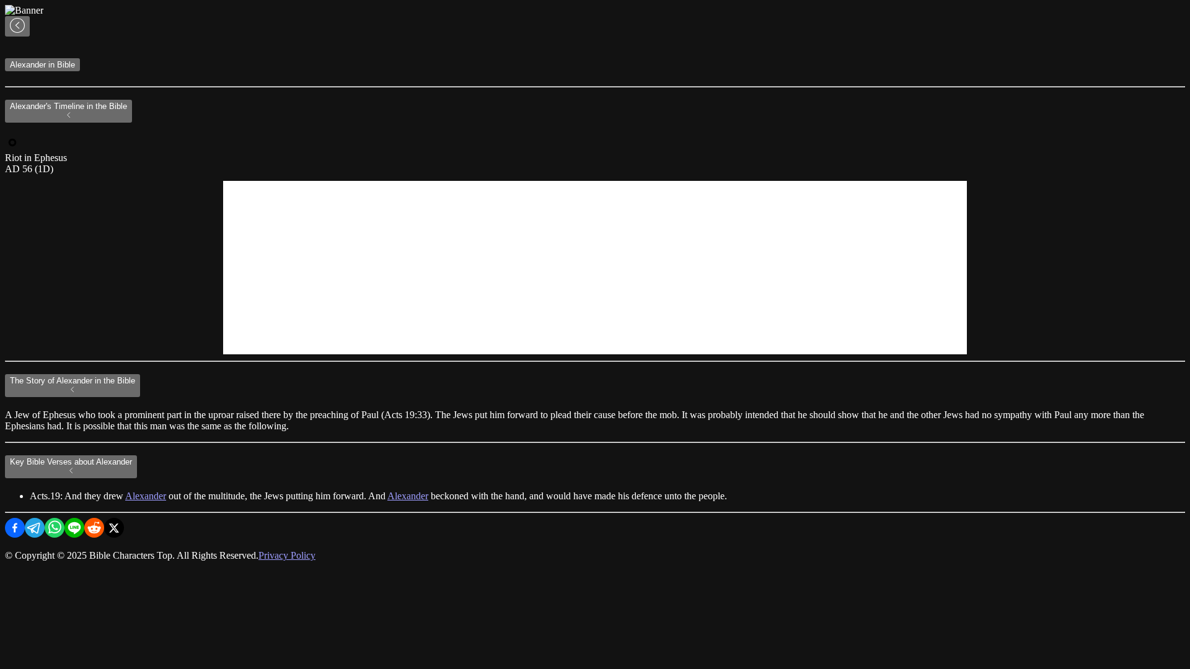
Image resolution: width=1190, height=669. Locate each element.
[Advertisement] (595, 267)
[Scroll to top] (17, 26)
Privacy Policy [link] (286, 555)
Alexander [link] (145, 496)
